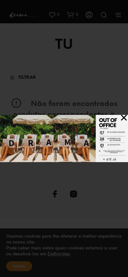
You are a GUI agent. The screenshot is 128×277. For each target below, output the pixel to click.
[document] (64, 138)
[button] (124, 118)
